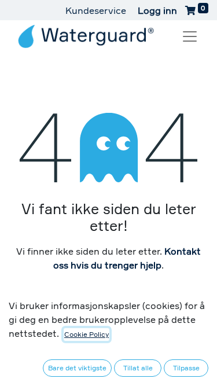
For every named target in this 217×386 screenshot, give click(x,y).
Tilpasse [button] (186, 367)
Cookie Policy (86, 334)
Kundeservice (95, 10)
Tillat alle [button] (138, 367)
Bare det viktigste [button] (77, 367)
